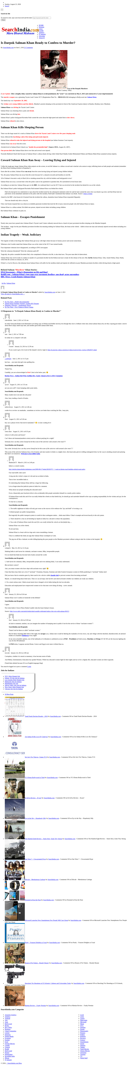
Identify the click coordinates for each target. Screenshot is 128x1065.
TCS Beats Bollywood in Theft (35, 777)
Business (7, 1029)
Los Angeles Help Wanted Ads (14, 680)
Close (3, 20)
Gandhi (7, 1045)
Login (29, 666)
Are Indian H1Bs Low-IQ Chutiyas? (36, 737)
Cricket (7, 1033)
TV (81, 1056)
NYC (82, 1025)
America (7, 1016)
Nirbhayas (25, 635)
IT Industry (8, 1060)
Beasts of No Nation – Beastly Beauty (37, 963)
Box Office (8, 1027)
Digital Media (9, 1036)
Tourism (82, 1054)
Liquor (82, 1018)
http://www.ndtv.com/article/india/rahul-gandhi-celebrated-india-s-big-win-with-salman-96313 (39, 611)
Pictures (82, 1033)
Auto (6, 1022)
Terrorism (83, 1052)
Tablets (82, 1047)
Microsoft (83, 1022)
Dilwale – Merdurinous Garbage (35, 879)
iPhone (7, 1058)
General (7, 1047)
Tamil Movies (84, 1049)
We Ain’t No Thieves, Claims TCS (36, 757)
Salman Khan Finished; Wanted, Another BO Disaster (22, 303)
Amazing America (10, 1015)
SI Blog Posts (9, 694)
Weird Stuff (84, 1058)
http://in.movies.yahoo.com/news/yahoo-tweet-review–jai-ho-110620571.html (72, 350)
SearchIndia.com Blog (14, 1063)
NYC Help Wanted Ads (12, 676)
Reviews (83, 1038)
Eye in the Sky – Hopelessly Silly (35, 818)
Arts (6, 1020)
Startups (82, 1045)
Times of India (87, 194)
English (7, 1040)
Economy (8, 1038)
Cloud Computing (10, 1031)
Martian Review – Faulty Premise (35, 1005)
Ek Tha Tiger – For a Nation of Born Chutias (19, 307)
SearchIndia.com (8, 47)
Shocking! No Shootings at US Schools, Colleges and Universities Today (48, 983)
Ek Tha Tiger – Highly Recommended (17, 302)
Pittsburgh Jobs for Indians (13, 682)
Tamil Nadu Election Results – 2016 (36, 716)
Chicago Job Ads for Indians (14, 689)
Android (7, 1018)
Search (7, 6)
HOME (41, 25)
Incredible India (10, 1056)
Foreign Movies (10, 1043)
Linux (82, 1016)
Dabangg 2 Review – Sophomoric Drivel (18, 305)
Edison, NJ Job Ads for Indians (14, 678)
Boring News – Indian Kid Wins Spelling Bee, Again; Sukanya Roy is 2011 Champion (34, 376)
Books (7, 1025)
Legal (82, 1015)
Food (6, 1042)
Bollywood (8, 1024)
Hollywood (8, 1051)
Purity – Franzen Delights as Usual (36, 942)
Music (82, 1024)
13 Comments (28, 47)
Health (7, 1049)
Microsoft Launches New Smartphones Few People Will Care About (46, 920)
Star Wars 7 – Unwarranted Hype (35, 859)
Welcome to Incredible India (30, 454)
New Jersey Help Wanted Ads (14, 687)
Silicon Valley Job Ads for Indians (15, 685)
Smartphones (84, 1042)
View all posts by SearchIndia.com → (13, 294)
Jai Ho (4, 283)
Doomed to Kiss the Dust (33, 900)
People (82, 1029)
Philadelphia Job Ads (11, 683)
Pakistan (83, 1027)
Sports (82, 1043)
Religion (83, 1036)
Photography (84, 1031)
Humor (7, 1052)
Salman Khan (10, 283)
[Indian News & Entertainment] (20, 35)
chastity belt (54, 575)
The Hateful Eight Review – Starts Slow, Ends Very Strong (43, 839)
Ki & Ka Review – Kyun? (33, 798)
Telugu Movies (85, 1051)
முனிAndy (8, 359)
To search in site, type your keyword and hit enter (16, 18)
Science (82, 1040)
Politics (82, 1034)
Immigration (8, 1054)
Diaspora (7, 1034)
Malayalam (83, 1020)
